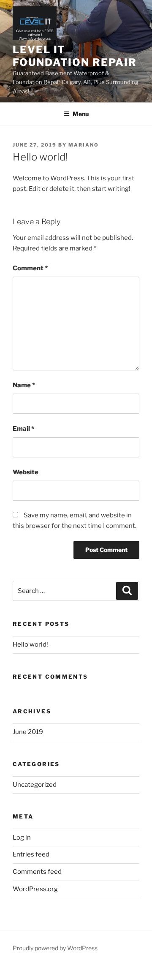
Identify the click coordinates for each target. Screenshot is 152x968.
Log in (22, 837)
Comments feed (37, 872)
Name (24, 385)
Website (25, 472)
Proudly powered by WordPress (55, 948)
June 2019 (28, 732)
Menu (81, 113)
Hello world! (30, 644)
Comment (30, 268)
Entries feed (31, 854)
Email (23, 428)
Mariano (83, 145)
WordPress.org (35, 889)
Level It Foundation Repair (75, 56)
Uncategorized (35, 785)
